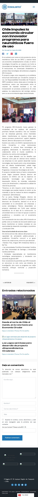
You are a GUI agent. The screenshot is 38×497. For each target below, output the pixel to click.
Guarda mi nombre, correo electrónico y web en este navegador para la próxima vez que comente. (19, 422)
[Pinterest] (12, 54)
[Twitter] (7, 54)
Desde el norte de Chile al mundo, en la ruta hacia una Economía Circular (17, 325)
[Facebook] (3, 54)
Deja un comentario (8, 331)
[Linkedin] (16, 54)
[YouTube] (22, 485)
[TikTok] (25, 485)
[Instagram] (16, 485)
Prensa (17, 331)
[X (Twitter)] (12, 485)
